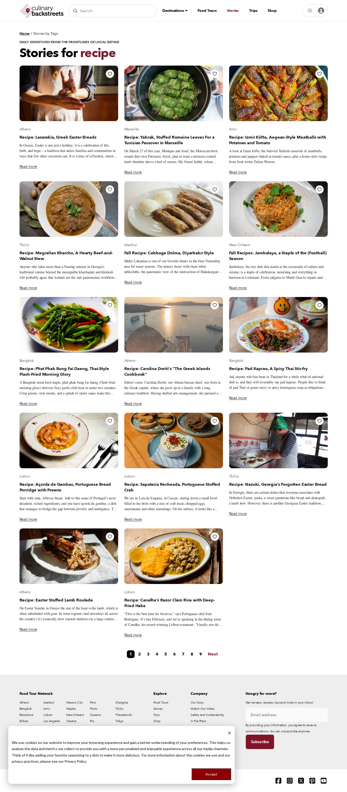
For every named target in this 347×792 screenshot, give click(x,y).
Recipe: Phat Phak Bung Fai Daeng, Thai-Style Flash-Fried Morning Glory (64, 371)
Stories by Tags (45, 33)
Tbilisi (24, 244)
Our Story (197, 702)
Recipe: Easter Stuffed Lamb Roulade (56, 600)
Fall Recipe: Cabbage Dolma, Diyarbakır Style (169, 253)
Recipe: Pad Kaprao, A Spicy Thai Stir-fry (268, 369)
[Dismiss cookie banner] (229, 733)
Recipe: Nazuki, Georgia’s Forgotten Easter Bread (278, 484)
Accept (211, 774)
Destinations (173, 10)
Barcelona (26, 715)
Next (213, 654)
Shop (272, 10)
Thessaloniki (123, 715)
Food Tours (207, 10)
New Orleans (239, 244)
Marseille (131, 129)
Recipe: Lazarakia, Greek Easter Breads (58, 137)
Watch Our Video (202, 709)
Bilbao (24, 721)
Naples (71, 709)
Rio (92, 721)
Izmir (233, 129)
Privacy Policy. (75, 761)
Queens (95, 715)
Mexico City (74, 702)
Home (25, 33)
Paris (93, 702)
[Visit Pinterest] (312, 781)
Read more (28, 166)
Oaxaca (71, 721)
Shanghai (121, 702)
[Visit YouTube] (324, 781)
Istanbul (130, 244)
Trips (253, 10)
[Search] (75, 11)
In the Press (198, 721)
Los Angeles (51, 721)
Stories (233, 10)
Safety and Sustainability (207, 715)
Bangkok (27, 360)
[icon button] (110, 74)
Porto (93, 709)
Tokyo (119, 721)
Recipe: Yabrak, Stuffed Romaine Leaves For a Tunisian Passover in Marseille (169, 140)
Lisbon (25, 476)
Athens (25, 129)
